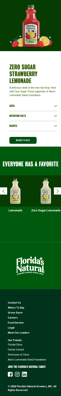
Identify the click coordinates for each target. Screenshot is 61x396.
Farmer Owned (16, 349)
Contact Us (14, 302)
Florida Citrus (15, 344)
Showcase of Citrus (18, 354)
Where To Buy (16, 307)
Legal (11, 327)
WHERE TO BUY (23, 140)
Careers (13, 317)
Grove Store (15, 312)
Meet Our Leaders (19, 332)
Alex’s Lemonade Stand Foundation (27, 359)
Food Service (16, 322)
